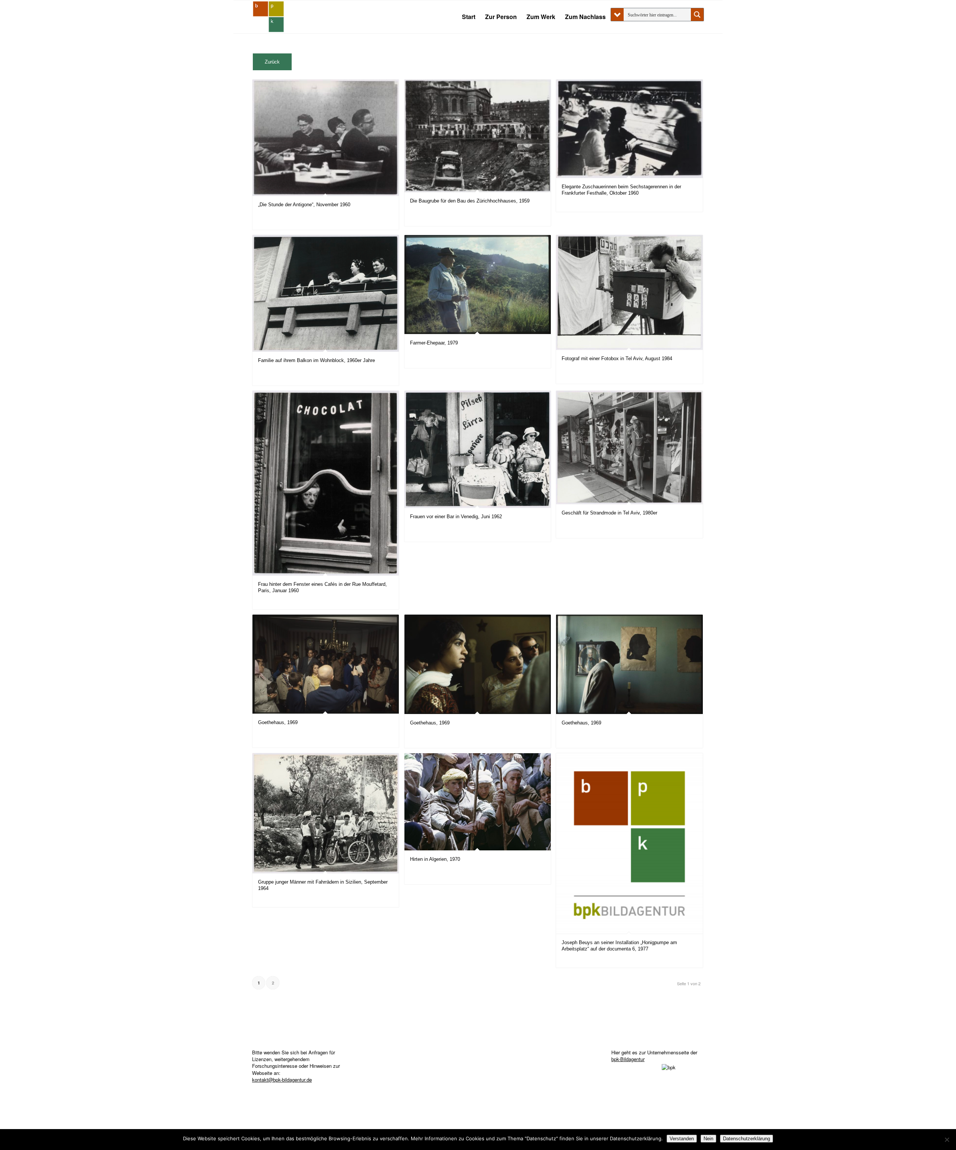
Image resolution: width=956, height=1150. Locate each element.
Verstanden (682, 1138)
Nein (708, 1138)
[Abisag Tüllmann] (268, 16)
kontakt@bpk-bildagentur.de (282, 1079)
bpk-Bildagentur (628, 1059)
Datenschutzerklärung (746, 1138)
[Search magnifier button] (697, 14)
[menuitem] (468, 16)
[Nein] (946, 1139)
